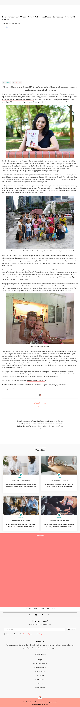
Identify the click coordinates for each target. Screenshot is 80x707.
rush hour (45, 704)
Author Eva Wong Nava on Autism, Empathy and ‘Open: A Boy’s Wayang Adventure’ (38, 385)
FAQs (40, 660)
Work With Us (40, 687)
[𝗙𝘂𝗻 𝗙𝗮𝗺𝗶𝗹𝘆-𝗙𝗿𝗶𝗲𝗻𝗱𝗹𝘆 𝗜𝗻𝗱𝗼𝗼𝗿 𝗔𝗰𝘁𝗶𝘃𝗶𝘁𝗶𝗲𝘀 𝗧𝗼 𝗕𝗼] (20, 594)
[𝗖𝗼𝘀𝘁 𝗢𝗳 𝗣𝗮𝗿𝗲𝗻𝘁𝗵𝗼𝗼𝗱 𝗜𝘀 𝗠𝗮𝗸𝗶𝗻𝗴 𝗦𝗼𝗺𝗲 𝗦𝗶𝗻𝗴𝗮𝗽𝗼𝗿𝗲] (20, 550)
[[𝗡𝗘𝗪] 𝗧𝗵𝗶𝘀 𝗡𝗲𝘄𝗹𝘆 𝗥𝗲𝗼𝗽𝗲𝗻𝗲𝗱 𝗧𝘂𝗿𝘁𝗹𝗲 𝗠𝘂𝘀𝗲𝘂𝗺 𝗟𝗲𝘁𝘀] (60, 572)
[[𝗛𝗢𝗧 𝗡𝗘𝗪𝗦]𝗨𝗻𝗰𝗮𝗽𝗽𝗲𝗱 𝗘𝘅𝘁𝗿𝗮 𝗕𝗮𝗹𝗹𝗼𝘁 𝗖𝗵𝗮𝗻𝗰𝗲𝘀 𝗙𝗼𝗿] (60, 594)
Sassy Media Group (40, 664)
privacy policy (26, 634)
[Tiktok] (42, 615)
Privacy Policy (40, 672)
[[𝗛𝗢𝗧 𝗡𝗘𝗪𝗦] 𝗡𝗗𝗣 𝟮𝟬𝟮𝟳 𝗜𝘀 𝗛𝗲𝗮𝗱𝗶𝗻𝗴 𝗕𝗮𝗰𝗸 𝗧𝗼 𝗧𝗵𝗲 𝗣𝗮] (60, 550)
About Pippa (40, 402)
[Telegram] (48, 615)
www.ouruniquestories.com (36, 380)
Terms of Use (40, 679)
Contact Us (40, 676)
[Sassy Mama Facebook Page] (30, 615)
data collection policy (39, 634)
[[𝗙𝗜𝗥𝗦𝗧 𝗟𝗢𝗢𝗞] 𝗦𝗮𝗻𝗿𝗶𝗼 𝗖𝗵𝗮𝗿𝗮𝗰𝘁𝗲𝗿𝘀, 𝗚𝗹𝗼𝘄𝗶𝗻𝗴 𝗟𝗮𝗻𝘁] (20, 572)
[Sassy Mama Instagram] (36, 615)
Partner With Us (40, 668)
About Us (40, 683)
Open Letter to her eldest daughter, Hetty (15, 97)
